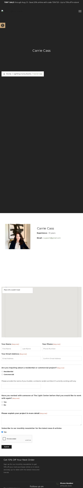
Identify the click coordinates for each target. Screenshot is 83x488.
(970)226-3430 (66, 486)
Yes (5, 402)
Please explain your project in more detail (24, 413)
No (5, 405)
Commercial (9, 374)
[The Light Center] (12, 11)
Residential (8, 371)
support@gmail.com (52, 238)
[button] (2, 25)
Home (8, 74)
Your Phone (51, 344)
